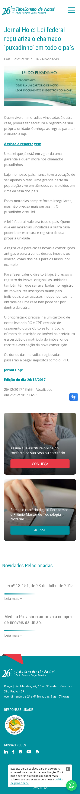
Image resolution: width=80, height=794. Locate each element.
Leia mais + (13, 598)
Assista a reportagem (22, 144)
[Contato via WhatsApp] (71, 785)
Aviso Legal (41, 788)
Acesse (40, 530)
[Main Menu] (71, 10)
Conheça (40, 463)
